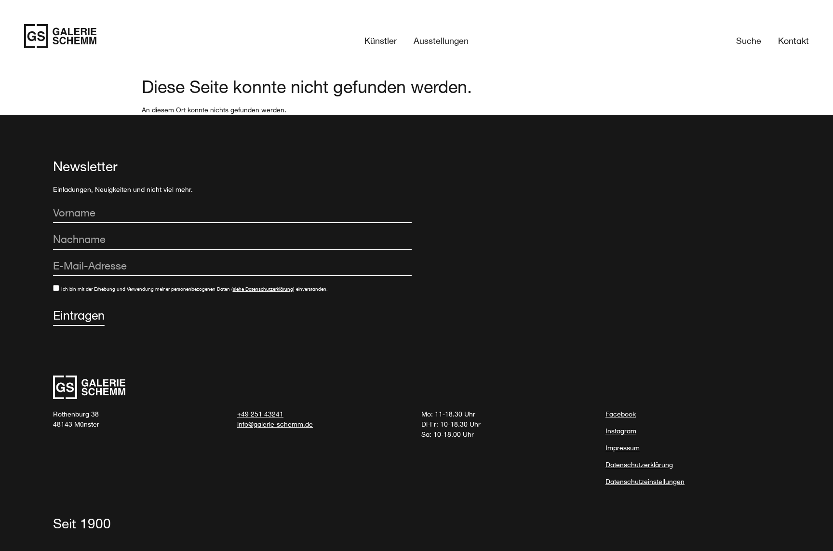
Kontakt (793, 40)
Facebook (620, 414)
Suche (748, 40)
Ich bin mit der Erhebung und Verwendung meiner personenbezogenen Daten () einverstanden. (194, 289)
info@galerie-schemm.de (275, 424)
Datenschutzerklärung (639, 464)
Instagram (620, 431)
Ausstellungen (441, 40)
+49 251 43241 (260, 414)
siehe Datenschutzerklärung (263, 289)
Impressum (622, 447)
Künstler (380, 40)
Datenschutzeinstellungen (645, 481)
